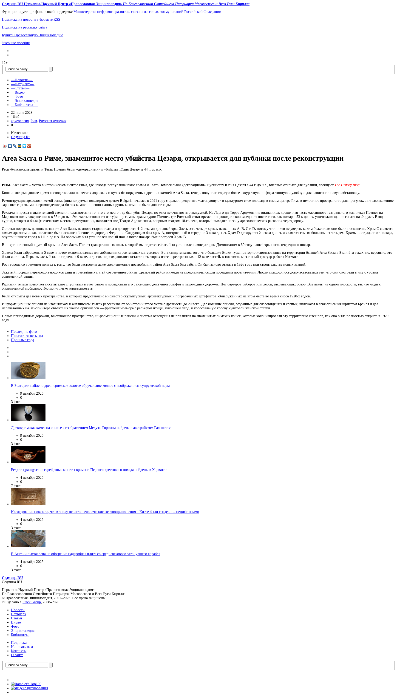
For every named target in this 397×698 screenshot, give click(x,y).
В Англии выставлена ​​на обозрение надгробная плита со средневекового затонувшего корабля (85, 554)
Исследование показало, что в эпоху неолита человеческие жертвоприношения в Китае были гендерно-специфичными (105, 512)
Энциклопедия (22, 630)
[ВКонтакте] (10, 146)
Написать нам (22, 647)
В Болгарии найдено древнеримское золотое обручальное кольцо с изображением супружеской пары (90, 385)
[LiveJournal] (14, 146)
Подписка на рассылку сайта (24, 27)
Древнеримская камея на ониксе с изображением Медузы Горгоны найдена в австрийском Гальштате (90, 428)
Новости (18, 610)
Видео (16, 622)
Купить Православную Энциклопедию (32, 35)
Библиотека (20, 635)
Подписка (19, 642)
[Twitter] (24, 146)
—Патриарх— (22, 84)
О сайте (17, 655)
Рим (34, 121)
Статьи (16, 618)
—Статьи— (20, 88)
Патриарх (18, 614)
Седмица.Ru (20, 137)
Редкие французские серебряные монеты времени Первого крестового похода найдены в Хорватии (89, 470)
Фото (15, 626)
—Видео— (19, 92)
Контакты (18, 651)
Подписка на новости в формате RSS (31, 19)
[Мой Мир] (19, 146)
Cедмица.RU (12, 578)
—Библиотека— (24, 105)
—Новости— (21, 80)
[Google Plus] (29, 146)
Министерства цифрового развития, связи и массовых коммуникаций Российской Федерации (147, 12)
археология (20, 121)
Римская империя (52, 121)
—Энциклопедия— (26, 101)
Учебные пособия (16, 43)
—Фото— (19, 96)
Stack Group (32, 602)
